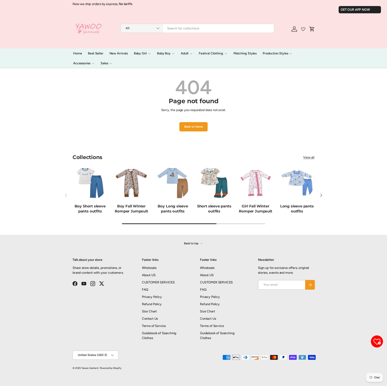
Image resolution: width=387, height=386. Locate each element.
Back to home (193, 126)
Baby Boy (164, 53)
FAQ (145, 289)
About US (149, 275)
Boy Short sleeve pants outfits (90, 208)
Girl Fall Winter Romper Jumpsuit (255, 208)
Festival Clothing (211, 53)
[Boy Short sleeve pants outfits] (90, 183)
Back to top (191, 243)
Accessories (81, 63)
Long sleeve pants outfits (297, 208)
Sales (104, 63)
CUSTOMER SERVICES (158, 282)
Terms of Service (154, 326)
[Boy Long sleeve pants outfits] (173, 183)
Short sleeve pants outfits (214, 208)
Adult (184, 53)
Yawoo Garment (90, 368)
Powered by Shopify (110, 368)
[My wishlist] (303, 29)
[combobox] (197, 28)
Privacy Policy (152, 297)
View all (308, 157)
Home (77, 53)
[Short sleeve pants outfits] (214, 183)
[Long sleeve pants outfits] (297, 183)
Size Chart (149, 311)
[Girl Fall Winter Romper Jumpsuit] (255, 183)
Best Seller (95, 53)
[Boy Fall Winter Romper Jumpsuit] (131, 183)
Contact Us (150, 318)
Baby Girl (140, 53)
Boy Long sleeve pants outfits (173, 208)
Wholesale (149, 268)
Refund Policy (152, 304)
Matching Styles (245, 53)
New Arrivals (118, 53)
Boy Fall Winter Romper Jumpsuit (131, 208)
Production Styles (275, 53)
